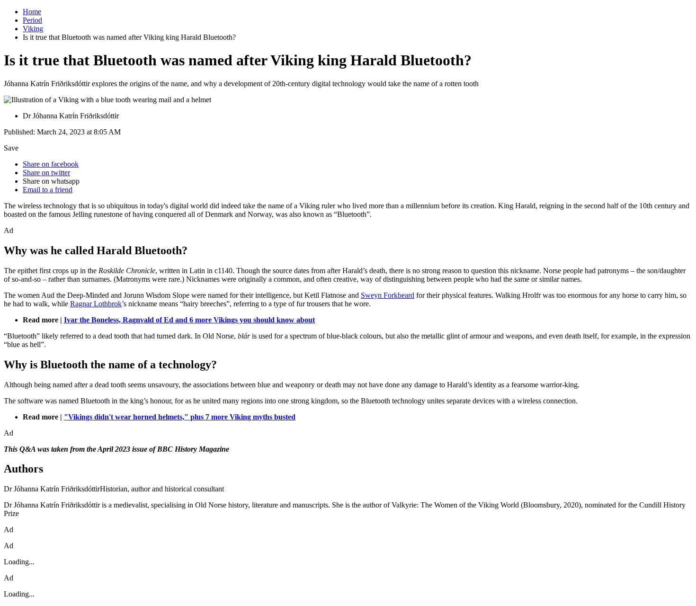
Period (32, 20)
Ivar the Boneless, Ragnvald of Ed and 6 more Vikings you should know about (189, 320)
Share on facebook (51, 164)
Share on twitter (46, 173)
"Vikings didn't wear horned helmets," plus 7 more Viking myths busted (179, 417)
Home (32, 12)
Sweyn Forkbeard (387, 295)
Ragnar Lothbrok (96, 304)
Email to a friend (47, 190)
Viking (33, 29)
